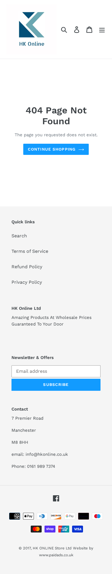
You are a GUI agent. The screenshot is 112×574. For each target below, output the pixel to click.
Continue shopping (52, 149)
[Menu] (102, 29)
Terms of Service (29, 251)
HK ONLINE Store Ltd (52, 548)
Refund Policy (26, 266)
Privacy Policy (26, 282)
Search (19, 235)
